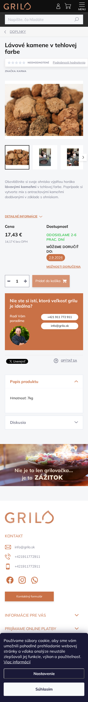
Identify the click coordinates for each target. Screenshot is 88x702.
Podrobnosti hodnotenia (69, 62)
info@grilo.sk (60, 326)
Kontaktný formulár (29, 596)
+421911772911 (27, 556)
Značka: (15, 71)
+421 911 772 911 (59, 317)
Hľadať (76, 19)
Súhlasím (44, 689)
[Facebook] (9, 579)
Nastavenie (44, 673)
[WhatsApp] (33, 579)
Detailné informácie (21, 216)
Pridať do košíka (47, 281)
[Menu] (82, 6)
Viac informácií (17, 661)
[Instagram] (21, 579)
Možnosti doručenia (63, 266)
